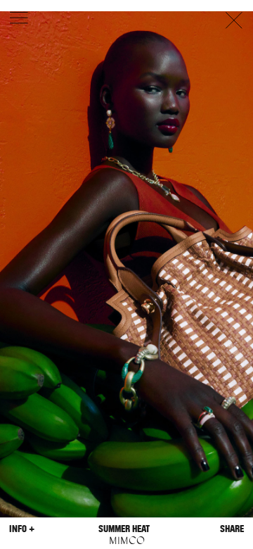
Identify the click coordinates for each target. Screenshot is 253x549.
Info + (21, 529)
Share (232, 529)
